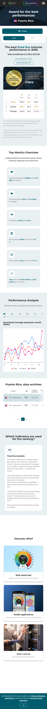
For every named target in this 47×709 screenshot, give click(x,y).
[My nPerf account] (43, 3)
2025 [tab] (33, 38)
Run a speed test (31, 3)
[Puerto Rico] (13, 398)
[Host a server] (23, 637)
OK (24, 705)
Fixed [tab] (24, 31)
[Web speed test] (23, 559)
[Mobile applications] (23, 598)
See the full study (22, 63)
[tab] (4, 314)
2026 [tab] (14, 38)
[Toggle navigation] (4, 3)
